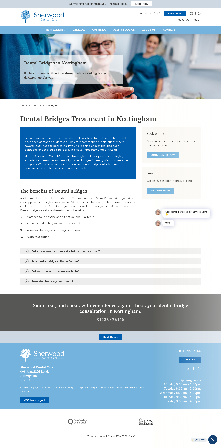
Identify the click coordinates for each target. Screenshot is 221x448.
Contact (169, 29)
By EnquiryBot (199, 440)
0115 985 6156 (110, 319)
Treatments (37, 105)
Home (24, 105)
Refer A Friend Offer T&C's (130, 387)
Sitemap (24, 391)
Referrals (183, 20)
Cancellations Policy (63, 387)
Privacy (46, 387)
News (197, 20)
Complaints (82, 387)
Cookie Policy (107, 387)
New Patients (55, 29)
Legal (94, 387)
